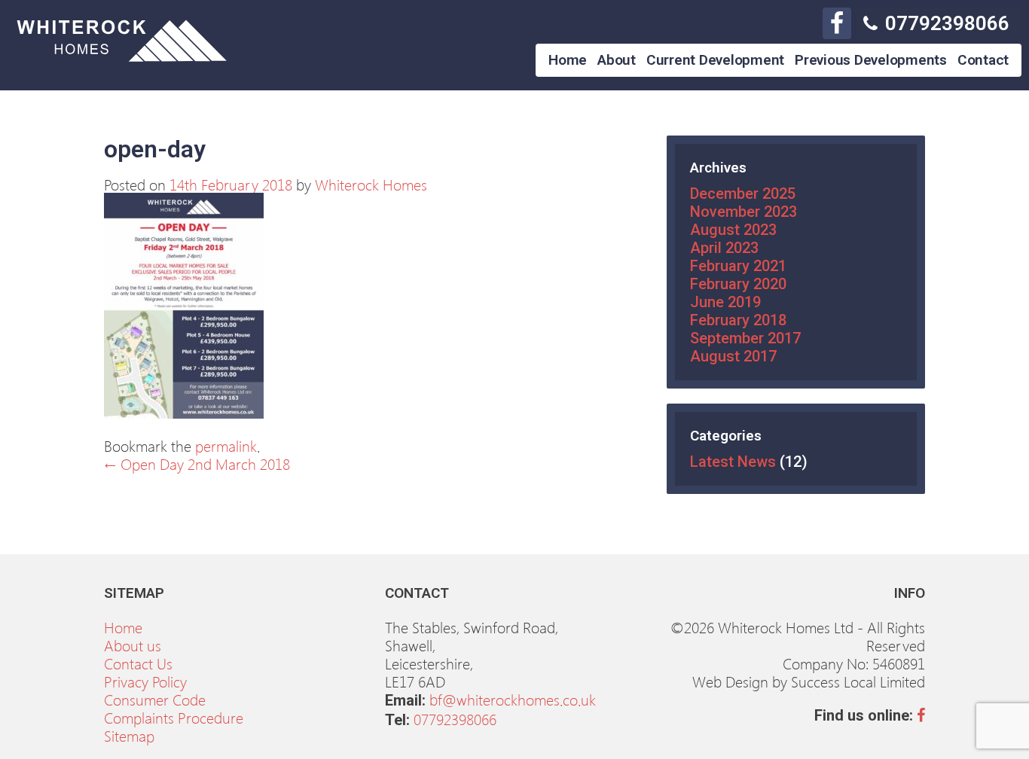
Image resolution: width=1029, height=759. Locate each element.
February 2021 (738, 266)
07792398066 (947, 23)
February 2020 (738, 284)
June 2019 (725, 302)
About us (132, 644)
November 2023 (743, 212)
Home (567, 60)
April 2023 (724, 248)
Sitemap (129, 734)
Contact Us (138, 662)
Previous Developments (871, 60)
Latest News (733, 462)
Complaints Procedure (173, 716)
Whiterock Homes (371, 183)
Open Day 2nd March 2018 (197, 463)
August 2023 (733, 230)
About (616, 60)
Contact (983, 60)
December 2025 (742, 193)
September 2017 (745, 338)
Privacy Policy (145, 680)
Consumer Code (155, 698)
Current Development (715, 60)
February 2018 (738, 320)
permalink (226, 445)
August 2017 (733, 356)
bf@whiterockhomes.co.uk (512, 698)
